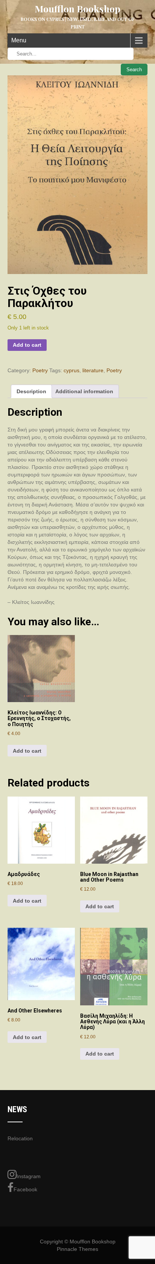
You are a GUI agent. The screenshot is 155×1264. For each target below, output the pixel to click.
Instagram (29, 1176)
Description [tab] (31, 391)
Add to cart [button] (27, 751)
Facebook (25, 1189)
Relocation (20, 1138)
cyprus (71, 370)
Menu (18, 40)
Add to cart (27, 345)
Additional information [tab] (84, 391)
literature (92, 370)
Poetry (40, 370)
